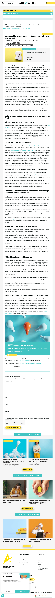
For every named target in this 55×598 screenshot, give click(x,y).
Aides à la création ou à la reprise (13, 26)
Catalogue (22, 559)
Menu (9, 3)
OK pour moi (22, 591)
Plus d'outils (27, 546)
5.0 (38, 596)
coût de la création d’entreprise (36, 145)
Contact (40, 566)
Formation (10, 344)
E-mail (7, 404)
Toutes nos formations (9, 10)
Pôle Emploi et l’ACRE (30, 282)
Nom (6, 397)
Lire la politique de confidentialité (9, 586)
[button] (2, 595)
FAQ (39, 592)
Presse (39, 564)
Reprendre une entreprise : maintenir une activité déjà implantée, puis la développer (24, 24)
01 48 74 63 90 (51, 2)
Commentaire (9, 381)
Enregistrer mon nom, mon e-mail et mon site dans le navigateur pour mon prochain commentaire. (27, 419)
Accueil (4, 8)
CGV (36, 592)
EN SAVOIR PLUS (12, 354)
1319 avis (49, 595)
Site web (7, 411)
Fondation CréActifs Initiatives (43, 569)
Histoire (40, 561)
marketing (33, 174)
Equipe (39, 559)
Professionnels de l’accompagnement (25, 563)
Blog (8, 8)
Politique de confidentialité (47, 592)
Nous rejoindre (41, 562)
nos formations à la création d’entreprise (30, 363)
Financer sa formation (25, 561)
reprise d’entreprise (25, 360)
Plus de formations (26, 508)
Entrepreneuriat (12, 8)
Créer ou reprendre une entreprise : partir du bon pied (18, 28)
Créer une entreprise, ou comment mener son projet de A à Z (19, 23)
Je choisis (8, 591)
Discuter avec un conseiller (10, 13)
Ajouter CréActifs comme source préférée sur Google (20, 45)
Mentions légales (30, 592)
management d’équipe (16, 219)
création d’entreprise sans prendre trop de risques (23, 150)
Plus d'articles (26, 469)
